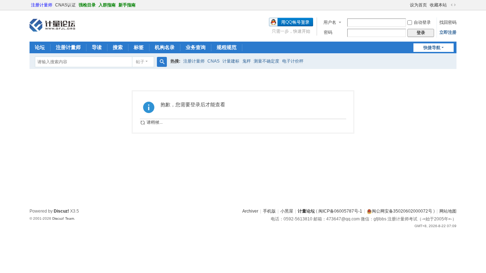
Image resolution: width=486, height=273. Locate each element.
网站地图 (447, 211)
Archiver (250, 211)
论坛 (40, 47)
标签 (139, 47)
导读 (97, 47)
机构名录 (165, 47)
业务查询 (196, 47)
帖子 (140, 61)
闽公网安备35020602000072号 (402, 211)
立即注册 (447, 32)
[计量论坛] (52, 25)
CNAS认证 (65, 4)
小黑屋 (286, 211)
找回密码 (447, 22)
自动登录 (422, 22)
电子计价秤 (292, 61)
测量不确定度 (266, 61)
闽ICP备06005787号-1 (340, 211)
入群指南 (107, 4)
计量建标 (230, 61)
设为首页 (418, 4)
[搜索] (162, 62)
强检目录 (87, 4)
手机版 (269, 211)
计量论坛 (306, 211)
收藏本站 (438, 4)
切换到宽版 (453, 5)
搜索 (118, 47)
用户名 (329, 22)
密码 (328, 32)
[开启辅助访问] (406, 5)
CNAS (213, 61)
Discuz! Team (63, 218)
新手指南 (127, 4)
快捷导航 (431, 47)
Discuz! (61, 211)
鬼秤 (246, 61)
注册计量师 (41, 4)
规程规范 (227, 47)
